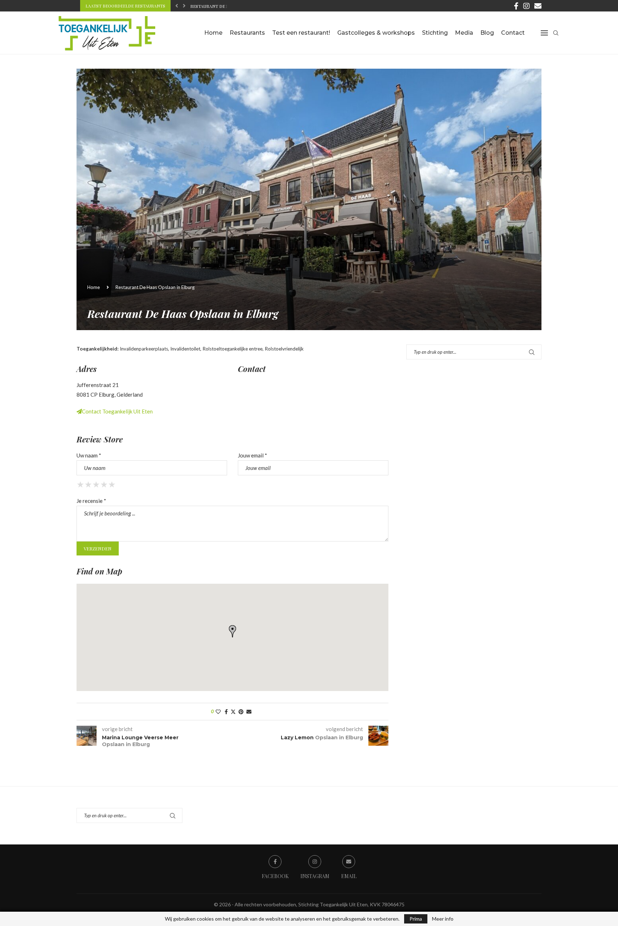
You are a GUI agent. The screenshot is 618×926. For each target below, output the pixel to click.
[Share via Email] (248, 712)
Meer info (442, 918)
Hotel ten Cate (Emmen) (218, 6)
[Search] (555, 33)
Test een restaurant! (301, 32)
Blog (487, 32)
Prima (415, 919)
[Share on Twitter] (233, 712)
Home (213, 32)
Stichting (435, 32)
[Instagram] (526, 5)
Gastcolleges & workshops (376, 32)
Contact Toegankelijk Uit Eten (117, 411)
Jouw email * (252, 455)
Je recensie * (91, 501)
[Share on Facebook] (226, 712)
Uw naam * (89, 455)
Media (464, 32)
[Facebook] (516, 5)
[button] (176, 5)
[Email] (537, 5)
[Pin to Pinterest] (241, 712)
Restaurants (247, 32)
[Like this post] (218, 712)
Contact (513, 32)
